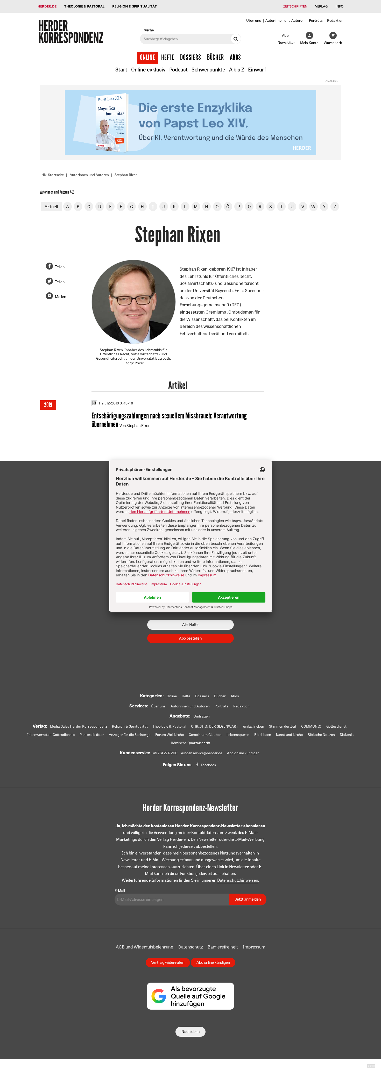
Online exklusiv (148, 69)
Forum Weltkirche (169, 734)
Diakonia (347, 734)
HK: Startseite (52, 174)
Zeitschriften (295, 6)
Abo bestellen (190, 638)
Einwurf (257, 69)
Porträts (316, 20)
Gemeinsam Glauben (205, 734)
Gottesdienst (336, 726)
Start (121, 69)
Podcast (178, 69)
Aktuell (51, 206)
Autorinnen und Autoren (285, 20)
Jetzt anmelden (248, 899)
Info (339, 6)
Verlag (321, 6)
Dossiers (190, 57)
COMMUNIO (311, 726)
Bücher (215, 57)
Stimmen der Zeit (282, 726)
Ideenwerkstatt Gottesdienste (51, 734)
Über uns (253, 20)
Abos (235, 57)
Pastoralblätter (92, 734)
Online (147, 57)
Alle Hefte (190, 624)
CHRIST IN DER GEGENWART (214, 726)
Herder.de (47, 6)
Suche (149, 29)
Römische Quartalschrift (190, 743)
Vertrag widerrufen (167, 962)
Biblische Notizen (321, 734)
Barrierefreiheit (223, 947)
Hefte (167, 57)
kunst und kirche (289, 734)
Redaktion (335, 20)
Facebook (208, 765)
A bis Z (236, 69)
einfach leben (253, 726)
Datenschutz (190, 947)
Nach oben (190, 1031)
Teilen (60, 267)
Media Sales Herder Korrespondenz (78, 726)
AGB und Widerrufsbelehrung (144, 947)
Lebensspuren (238, 734)
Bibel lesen (262, 734)
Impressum (254, 947)
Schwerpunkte (208, 69)
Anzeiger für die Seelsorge (129, 734)
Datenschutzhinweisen (237, 880)
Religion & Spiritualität (134, 6)
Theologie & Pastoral (84, 6)
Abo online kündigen (243, 753)
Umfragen (201, 716)
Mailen (60, 296)
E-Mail (120, 890)
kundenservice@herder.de (201, 753)
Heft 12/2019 (109, 403)
